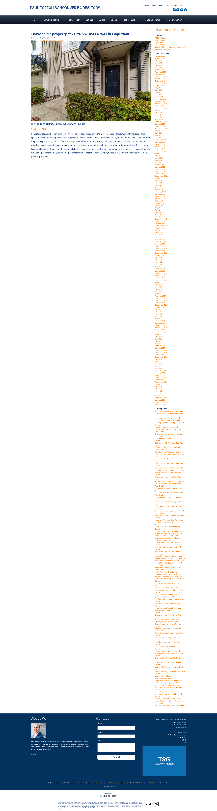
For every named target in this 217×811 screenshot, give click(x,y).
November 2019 (161, 221)
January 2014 (160, 373)
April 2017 (158, 291)
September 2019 (161, 226)
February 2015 (160, 346)
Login (178, 5)
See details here (38, 128)
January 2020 (160, 217)
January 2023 (160, 142)
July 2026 (158, 60)
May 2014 (158, 364)
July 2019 (158, 230)
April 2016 (158, 316)
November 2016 (161, 300)
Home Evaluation (174, 19)
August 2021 (159, 178)
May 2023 (158, 135)
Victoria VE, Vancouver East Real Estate (170, 680)
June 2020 (158, 205)
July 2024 (158, 110)
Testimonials (129, 19)
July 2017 (158, 284)
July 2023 (158, 131)
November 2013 (161, 377)
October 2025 (160, 81)
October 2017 (160, 278)
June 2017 (158, 287)
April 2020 (158, 210)
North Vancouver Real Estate (166, 572)
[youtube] (185, 10)
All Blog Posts (160, 38)
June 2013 (158, 389)
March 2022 (159, 165)
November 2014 (161, 352)
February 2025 (160, 99)
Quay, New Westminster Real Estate (169, 594)
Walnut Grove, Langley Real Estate (168, 683)
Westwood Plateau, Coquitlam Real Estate (50, 40)
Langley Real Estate (162, 540)
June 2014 (158, 361)
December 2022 (161, 144)
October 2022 (160, 149)
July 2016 (158, 309)
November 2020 (161, 198)
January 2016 (160, 323)
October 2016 (160, 303)
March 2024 (159, 119)
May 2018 (158, 262)
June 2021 (158, 183)
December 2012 (161, 402)
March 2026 (159, 70)
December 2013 (161, 375)
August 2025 (159, 85)
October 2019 (160, 223)
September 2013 (161, 382)
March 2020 (159, 212)
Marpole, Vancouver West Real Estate (169, 554)
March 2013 (159, 395)
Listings (89, 19)
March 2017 (159, 293)
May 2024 (158, 115)
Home (34, 19)
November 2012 (161, 404)
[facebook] (174, 10)
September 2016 (161, 305)
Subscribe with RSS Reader (171, 29)
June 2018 (158, 260)
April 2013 (158, 393)
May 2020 (158, 208)
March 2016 (159, 318)
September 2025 (161, 83)
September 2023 (161, 128)
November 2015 (161, 327)
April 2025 (158, 94)
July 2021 (158, 180)
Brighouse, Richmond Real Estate (167, 420)
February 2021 (160, 192)
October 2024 (160, 106)
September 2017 (161, 280)
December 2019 (161, 219)
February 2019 (160, 241)
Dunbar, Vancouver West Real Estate (169, 468)
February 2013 (160, 398)
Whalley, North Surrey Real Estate (168, 698)
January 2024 (160, 124)
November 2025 (161, 79)
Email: (99, 732)
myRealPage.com (108, 796)
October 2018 (160, 251)
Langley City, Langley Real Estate (167, 538)
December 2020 (161, 196)
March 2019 (159, 239)
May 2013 (158, 391)
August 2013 (159, 384)
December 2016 (161, 298)
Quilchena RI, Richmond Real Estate (168, 597)
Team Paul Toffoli (65, 783)
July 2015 (158, 336)
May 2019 (158, 235)
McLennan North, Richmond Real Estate (170, 558)
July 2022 (158, 155)
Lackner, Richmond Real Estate (167, 536)
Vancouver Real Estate (163, 676)
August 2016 (159, 307)
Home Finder (74, 19)
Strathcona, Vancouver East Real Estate (170, 651)
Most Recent (160, 56)
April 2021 (158, 187)
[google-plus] (177, 10)
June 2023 (158, 133)
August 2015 (159, 334)
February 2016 (160, 321)
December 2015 (161, 325)
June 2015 (158, 339)
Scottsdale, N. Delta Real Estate (167, 619)
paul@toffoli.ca (168, 5)
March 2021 (159, 189)
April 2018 (158, 264)
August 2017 (159, 282)
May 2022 (158, 160)
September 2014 (161, 357)
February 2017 (160, 296)
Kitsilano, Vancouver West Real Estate (169, 531)
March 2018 (159, 266)
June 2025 (158, 90)
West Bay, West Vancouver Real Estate (170, 685)
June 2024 (158, 112)
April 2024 (158, 117)
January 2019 (160, 244)
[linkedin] (181, 10)
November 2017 (161, 275)
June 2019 (158, 232)
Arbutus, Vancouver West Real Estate (169, 411)
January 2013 (160, 400)
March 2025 (159, 97)
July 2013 (158, 386)
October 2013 (160, 379)
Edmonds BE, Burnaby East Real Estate (170, 470)
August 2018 (159, 255)
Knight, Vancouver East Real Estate (168, 533)
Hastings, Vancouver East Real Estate (169, 520)
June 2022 (158, 158)
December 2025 (161, 76)
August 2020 (159, 203)
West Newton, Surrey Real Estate (168, 692)
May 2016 (158, 314)
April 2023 (158, 137)
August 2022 (159, 153)
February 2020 (160, 214)
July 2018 (158, 257)
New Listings (160, 40)
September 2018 (161, 253)
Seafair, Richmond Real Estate (166, 622)
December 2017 (161, 273)
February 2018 (160, 269)
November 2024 (161, 103)
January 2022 (160, 167)
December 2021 (161, 169)
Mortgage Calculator (150, 19)
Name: (100, 724)
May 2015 (158, 341)
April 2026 (158, 67)
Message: (101, 740)
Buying (102, 19)
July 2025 (158, 88)
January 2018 (160, 271)
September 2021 (161, 176)
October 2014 (160, 355)
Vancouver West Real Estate (166, 678)
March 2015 (159, 343)
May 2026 (158, 65)
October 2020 (160, 201)
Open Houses (160, 42)
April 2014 (158, 366)
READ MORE (35, 754)
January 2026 (160, 74)
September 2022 (161, 151)
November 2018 (161, 248)
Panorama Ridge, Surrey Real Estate (168, 574)
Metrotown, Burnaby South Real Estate (170, 560)
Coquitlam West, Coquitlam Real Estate (169, 452)
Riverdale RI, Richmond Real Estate (168, 608)
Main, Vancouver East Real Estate (167, 551)
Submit (116, 757)
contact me (50, 749)
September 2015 (161, 332)
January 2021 (160, 194)
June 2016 (158, 312)
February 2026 (160, 72)
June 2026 (158, 63)
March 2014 (159, 368)
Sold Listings (160, 45)
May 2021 (158, 185)
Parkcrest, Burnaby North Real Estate (169, 576)
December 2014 (161, 350)
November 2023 (161, 126)
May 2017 (158, 289)
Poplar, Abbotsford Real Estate (167, 588)
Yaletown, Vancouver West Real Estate (169, 705)
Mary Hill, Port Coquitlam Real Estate (169, 556)
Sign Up (184, 5)
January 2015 (160, 348)
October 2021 (160, 174)
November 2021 (161, 171)
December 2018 (161, 246)
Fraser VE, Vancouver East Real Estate (169, 481)
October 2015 (160, 330)
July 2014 (158, 359)
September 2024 (161, 108)
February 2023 (160, 140)
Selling (114, 19)
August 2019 (159, 228)
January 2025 (160, 101)
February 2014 (160, 370)
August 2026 (159, 58)
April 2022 (158, 162)
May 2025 (158, 92)
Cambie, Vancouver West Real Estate (169, 427)
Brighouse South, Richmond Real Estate (170, 418)
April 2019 (158, 237)
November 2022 (161, 146)
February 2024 (160, 122)
